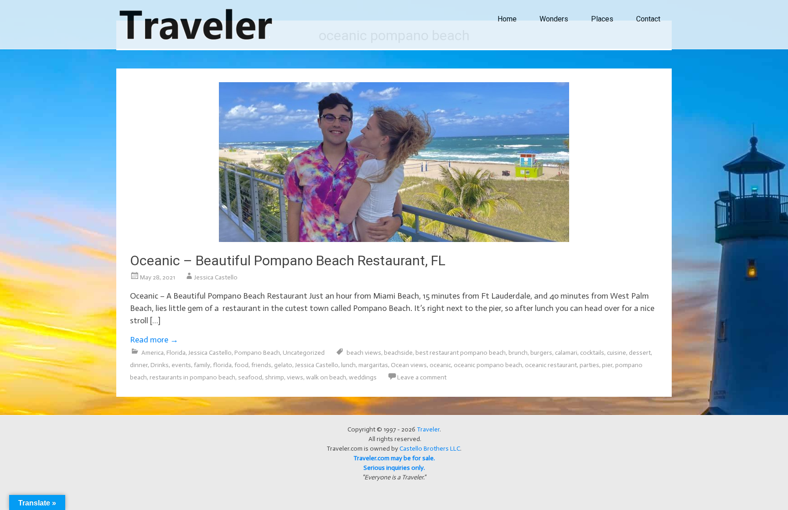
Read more (154, 340)
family (202, 365)
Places (602, 19)
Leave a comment (421, 377)
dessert (640, 353)
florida (222, 365)
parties (589, 365)
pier (607, 365)
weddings (363, 377)
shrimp (274, 377)
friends (261, 365)
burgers (541, 353)
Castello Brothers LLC (429, 448)
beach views (364, 353)
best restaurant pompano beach (460, 353)
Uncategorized (304, 353)
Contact (648, 19)
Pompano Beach (257, 353)
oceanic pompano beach (488, 365)
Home (507, 19)
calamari (566, 353)
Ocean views (409, 365)
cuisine (616, 353)
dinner (139, 365)
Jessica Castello (216, 277)
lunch (348, 365)
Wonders (553, 19)
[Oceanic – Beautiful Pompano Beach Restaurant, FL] (394, 239)
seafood (250, 377)
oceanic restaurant (551, 365)
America (152, 353)
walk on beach (326, 377)
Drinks (159, 365)
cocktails (592, 353)
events (181, 365)
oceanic (440, 365)
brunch (518, 353)
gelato (283, 365)
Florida (176, 353)
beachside (398, 353)
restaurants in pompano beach (192, 377)
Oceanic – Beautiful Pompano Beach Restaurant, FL (288, 260)
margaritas (373, 365)
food (241, 365)
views (295, 377)
